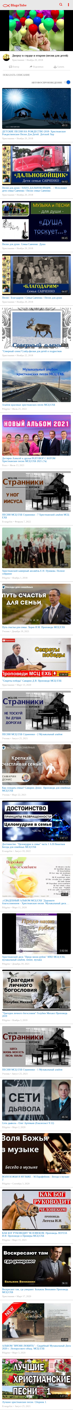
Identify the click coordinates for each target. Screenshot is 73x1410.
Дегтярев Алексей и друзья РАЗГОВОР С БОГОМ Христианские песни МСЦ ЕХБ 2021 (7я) (28, 460)
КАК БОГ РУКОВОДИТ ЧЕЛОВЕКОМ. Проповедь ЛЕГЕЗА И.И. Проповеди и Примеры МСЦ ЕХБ (34, 1234)
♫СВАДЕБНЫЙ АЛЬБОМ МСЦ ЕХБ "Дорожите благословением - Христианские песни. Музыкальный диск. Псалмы (34, 902)
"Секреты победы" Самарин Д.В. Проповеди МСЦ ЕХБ (31, 680)
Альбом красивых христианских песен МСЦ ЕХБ (28, 405)
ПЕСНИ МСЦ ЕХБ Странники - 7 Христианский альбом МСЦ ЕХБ (35, 516)
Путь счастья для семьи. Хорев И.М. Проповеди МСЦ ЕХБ (33, 627)
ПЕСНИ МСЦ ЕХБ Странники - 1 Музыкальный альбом (32, 1069)
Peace (5, 465)
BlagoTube (18, 5)
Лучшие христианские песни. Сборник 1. (24, 1402)
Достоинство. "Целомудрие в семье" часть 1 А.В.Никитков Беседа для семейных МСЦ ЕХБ (33, 845)
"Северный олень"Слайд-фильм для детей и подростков (32, 351)
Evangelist (7, 521)
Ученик (6, 631)
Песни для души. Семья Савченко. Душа (23, 244)
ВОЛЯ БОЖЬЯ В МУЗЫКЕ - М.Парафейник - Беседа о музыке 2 (35, 1178)
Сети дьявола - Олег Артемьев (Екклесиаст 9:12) (28, 1123)
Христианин (18, 60)
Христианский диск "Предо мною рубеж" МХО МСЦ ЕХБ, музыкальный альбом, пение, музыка (33, 958)
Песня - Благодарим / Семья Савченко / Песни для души (32, 297)
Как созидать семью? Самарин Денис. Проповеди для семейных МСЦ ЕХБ (36, 789)
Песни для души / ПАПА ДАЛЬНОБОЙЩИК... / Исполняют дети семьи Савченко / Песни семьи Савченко (34, 189)
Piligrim (6, 409)
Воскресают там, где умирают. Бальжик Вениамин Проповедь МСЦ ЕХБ (35, 1291)
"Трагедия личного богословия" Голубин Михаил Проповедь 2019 (34, 1014)
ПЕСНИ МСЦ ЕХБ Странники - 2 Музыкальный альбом (32, 734)
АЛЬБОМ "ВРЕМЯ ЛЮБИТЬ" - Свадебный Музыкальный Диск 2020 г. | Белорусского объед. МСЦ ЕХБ (36, 1347)
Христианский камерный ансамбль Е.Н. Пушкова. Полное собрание (33, 572)
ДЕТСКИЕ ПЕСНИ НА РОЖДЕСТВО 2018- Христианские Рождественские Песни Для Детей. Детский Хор (34, 133)
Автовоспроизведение (46, 82)
